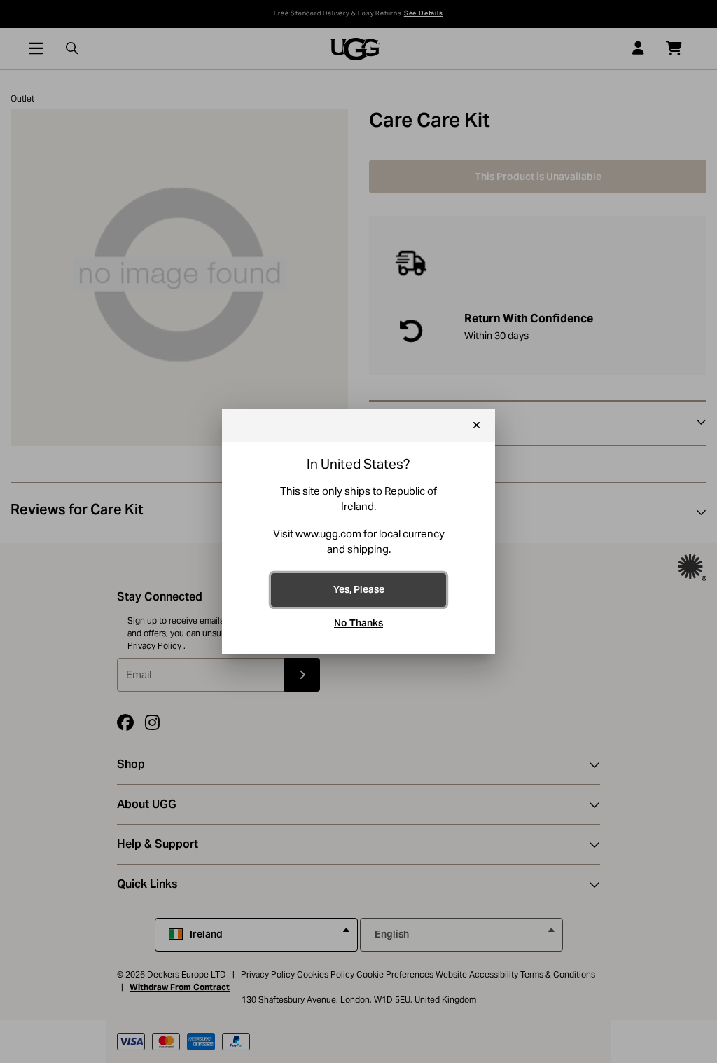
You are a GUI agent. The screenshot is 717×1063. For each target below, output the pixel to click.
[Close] (476, 425)
